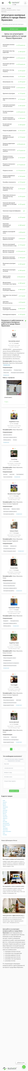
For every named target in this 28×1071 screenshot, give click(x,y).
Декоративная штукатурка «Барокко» (9, 289)
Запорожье (5, 807)
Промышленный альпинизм (9, 583)
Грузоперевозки (19, 474)
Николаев (5, 810)
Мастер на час (13, 546)
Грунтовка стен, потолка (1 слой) (10, 296)
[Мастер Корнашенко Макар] (14, 601)
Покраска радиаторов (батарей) (9, 144)
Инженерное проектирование (17, 372)
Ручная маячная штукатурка (7, 124)
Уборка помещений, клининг (9, 551)
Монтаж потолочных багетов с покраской (8, 251)
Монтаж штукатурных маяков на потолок (9, 238)
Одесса (4, 805)
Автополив (12, 474)
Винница (5, 812)
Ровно (4, 826)
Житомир (5, 821)
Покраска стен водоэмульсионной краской (8, 137)
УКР (13, 4)
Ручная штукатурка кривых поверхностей (9, 118)
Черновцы (5, 828)
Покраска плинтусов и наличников (9, 164)
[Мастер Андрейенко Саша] (14, 415)
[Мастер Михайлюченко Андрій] (14, 488)
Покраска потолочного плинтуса (9, 150)
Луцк (4, 833)
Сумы (4, 820)
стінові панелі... (8, 397)
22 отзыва (16, 423)
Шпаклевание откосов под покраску (9, 87)
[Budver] (14, 2)
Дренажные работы (7, 434)
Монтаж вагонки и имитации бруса (10, 739)
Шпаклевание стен (8, 82)
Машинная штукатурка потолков (9, 270)
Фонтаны (5, 474)
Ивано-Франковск (7, 831)
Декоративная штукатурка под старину (9, 283)
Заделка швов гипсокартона (7, 276)
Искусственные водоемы (8, 700)
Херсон (4, 813)
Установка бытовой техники (9, 548)
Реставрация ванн (7, 660)
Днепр (4, 803)
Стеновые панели (17, 370)
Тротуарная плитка (14, 620)
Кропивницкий (6, 825)
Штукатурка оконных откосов (8, 45)
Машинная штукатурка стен (9, 264)
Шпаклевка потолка (8, 76)
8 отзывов (16, 724)
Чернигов (5, 816)
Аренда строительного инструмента (11, 663)
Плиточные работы (7, 370)
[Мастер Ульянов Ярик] (14, 562)
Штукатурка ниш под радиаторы (8, 51)
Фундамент (5, 620)
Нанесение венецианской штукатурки (7, 225)
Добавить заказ (14, 29)
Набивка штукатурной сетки (9, 232)
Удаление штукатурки (9, 93)
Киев (4, 800)
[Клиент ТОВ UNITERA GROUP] (14, 335)
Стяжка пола (6, 372)
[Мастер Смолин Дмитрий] (14, 716)
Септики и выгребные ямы (9, 585)
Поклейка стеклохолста (9, 182)
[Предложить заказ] (15, 330)
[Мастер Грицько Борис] (14, 525)
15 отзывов (16, 645)
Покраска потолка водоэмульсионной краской (8, 158)
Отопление (5, 546)
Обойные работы (7, 439)
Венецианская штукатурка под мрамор (9, 308)
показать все (6, 365)
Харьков (5, 802)
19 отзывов (16, 461)
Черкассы (5, 818)
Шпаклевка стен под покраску (8, 70)
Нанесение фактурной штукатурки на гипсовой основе (9, 204)
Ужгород (5, 834)
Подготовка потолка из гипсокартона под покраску (9, 196)
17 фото (6, 402)
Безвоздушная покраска (9, 314)
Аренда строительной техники (9, 665)
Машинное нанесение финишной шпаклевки (9, 257)
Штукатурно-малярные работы (10, 437)
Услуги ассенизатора (7, 476)
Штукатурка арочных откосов (8, 64)
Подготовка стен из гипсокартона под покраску (8, 189)
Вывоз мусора (6, 509)
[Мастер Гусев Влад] (14, 453)
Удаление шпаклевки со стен (9, 99)
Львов (4, 808)
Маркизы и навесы (16, 509)
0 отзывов (16, 343)
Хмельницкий (6, 823)
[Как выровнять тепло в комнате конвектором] (14, 877)
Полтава (5, 815)
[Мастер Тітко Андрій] (14, 679)
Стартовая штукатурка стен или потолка (9, 105)
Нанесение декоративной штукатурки (7, 217)
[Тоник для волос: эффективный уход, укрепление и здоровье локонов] (14, 905)
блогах (15, 840)
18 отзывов (16, 496)
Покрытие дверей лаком (9, 130)
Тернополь (5, 829)
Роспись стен (6, 737)
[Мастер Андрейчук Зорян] (14, 637)
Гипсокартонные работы (8, 514)
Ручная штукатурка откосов (8, 112)
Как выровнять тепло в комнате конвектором (15, 886)
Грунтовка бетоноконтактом (7, 302)
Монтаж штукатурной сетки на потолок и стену (9, 245)
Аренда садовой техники (8, 705)
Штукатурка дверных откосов (8, 58)
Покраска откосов (8, 170)
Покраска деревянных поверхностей (9, 176)
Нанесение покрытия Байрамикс (12, 211)
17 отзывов (16, 609)
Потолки (15, 439)
